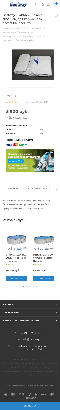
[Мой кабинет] (48, 5)
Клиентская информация (21, 320)
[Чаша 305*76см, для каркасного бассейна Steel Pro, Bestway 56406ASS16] (33, 64)
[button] (23, 286)
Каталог (8, 304)
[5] (17, 102)
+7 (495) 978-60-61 (30, 333)
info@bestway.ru (32, 339)
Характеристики (37, 188)
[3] (12, 102)
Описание (12, 188)
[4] (15, 102)
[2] (9, 102)
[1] (6, 102)
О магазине (11, 312)
